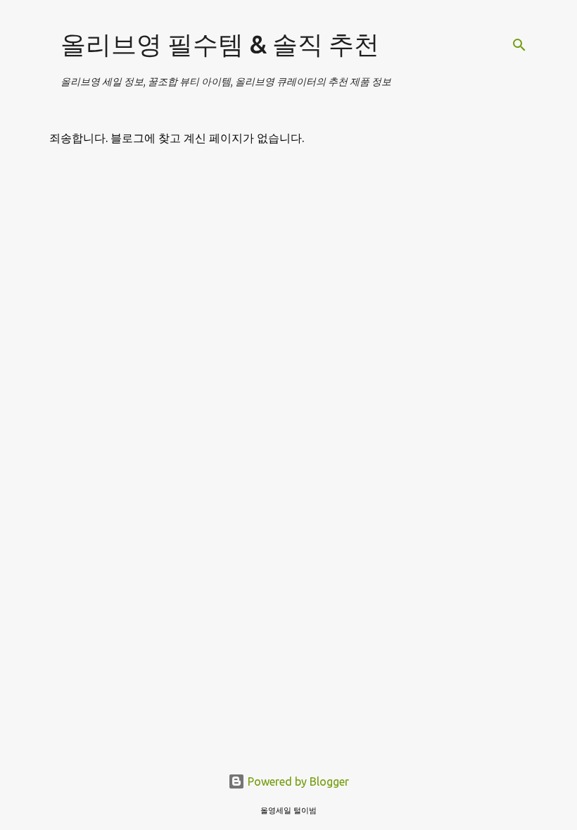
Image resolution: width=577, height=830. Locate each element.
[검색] (519, 45)
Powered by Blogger (297, 781)
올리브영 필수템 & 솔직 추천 (220, 44)
